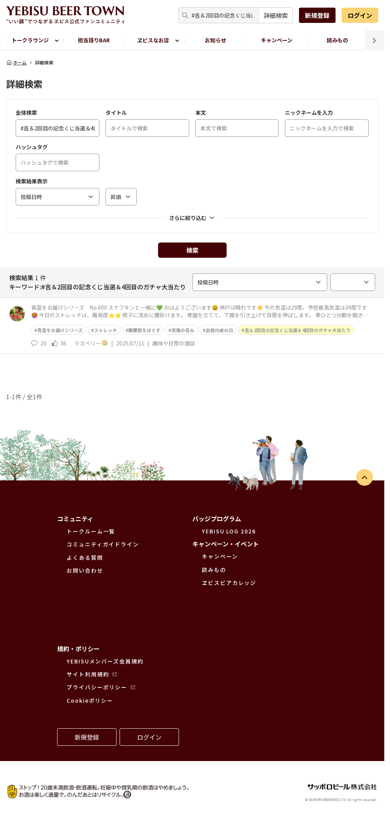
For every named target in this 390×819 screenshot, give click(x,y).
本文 (200, 112)
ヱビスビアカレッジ (229, 582)
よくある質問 (85, 557)
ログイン (360, 15)
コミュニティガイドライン (103, 544)
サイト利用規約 (88, 674)
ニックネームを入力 (309, 112)
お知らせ (215, 40)
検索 (192, 250)
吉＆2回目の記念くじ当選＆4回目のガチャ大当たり (297, 330)
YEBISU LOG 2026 (229, 531)
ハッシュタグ (32, 147)
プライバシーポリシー (97, 687)
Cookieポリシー (90, 700)
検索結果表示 (32, 181)
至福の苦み (182, 330)
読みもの (337, 40)
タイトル (116, 112)
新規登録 (317, 15)
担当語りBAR (94, 40)
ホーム (20, 62)
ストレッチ (105, 330)
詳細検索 (276, 15)
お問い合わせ (85, 570)
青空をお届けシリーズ (60, 330)
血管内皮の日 (219, 330)
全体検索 (26, 112)
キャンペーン (276, 40)
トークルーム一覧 (91, 531)
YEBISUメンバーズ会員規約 (105, 661)
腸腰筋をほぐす (144, 330)
